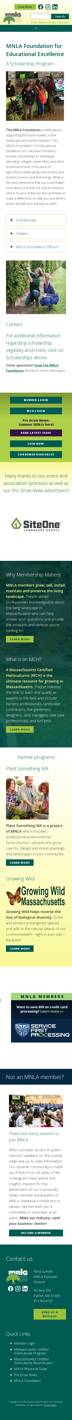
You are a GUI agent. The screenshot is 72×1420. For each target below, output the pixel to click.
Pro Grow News (25, 1375)
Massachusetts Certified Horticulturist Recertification (34, 1361)
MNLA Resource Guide (30, 1369)
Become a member (36, 1233)
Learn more (20, 639)
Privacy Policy (50, 1405)
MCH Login (36, 411)
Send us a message (50, 1314)
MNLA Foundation (27, 1381)
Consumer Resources (36, 454)
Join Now (25, 7)
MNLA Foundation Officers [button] (37, 246)
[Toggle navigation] (36, 28)
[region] (36, 524)
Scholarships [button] (26, 220)
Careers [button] (22, 233)
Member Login (36, 400)
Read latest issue (36, 433)
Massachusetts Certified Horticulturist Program (31, 1351)
